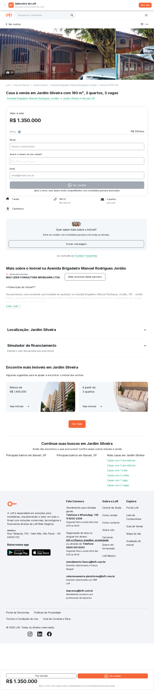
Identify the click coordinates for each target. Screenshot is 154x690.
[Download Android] (18, 553)
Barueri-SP (88, 98)
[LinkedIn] (39, 635)
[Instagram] (30, 635)
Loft (8, 85)
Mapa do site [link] (133, 533)
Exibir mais (12, 306)
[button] (77, 330)
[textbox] (45, 15)
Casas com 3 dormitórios (121, 465)
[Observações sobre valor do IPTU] (19, 132)
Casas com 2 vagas (118, 485)
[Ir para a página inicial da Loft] (10, 15)
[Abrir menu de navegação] (146, 15)
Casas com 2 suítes (118, 475)
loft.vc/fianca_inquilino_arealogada (87, 540)
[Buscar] (71, 15)
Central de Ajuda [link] (111, 507)
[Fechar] (4, 5)
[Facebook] (49, 635)
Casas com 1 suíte (117, 470)
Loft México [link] (109, 555)
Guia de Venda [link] (134, 526)
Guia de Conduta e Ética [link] (56, 618)
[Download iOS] (41, 553)
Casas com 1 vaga (117, 480)
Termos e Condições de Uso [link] (22, 618)
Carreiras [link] (107, 537)
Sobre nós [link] (108, 529)
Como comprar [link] (111, 522)
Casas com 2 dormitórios (121, 460)
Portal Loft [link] (132, 507)
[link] (85, 277)
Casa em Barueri (21, 85)
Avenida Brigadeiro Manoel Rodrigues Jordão (74, 85)
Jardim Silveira (40, 85)
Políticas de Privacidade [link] (47, 612)
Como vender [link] (110, 515)
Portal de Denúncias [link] (17, 612)
